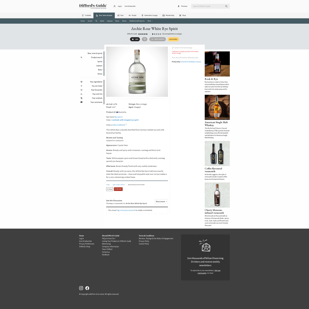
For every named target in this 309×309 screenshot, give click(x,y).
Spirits (100, 62)
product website (118, 125)
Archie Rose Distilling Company (191, 62)
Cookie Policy (144, 244)
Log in (81, 238)
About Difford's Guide (110, 236)
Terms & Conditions (146, 236)
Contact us (106, 252)
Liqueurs (99, 66)
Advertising (106, 244)
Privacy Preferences (86, 244)
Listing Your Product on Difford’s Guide (116, 241)
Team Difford (107, 249)
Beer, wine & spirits (95, 53)
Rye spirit (118, 117)
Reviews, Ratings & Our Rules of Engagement (156, 238)
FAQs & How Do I (108, 238)
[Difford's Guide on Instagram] (82, 288)
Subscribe (118, 189)
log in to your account (126, 210)
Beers (100, 70)
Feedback (105, 255)
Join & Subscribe (85, 241)
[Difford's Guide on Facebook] (88, 288)
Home (108, 184)
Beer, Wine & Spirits (119, 184)
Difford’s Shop (84, 247)
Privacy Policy (144, 241)
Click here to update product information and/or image (185, 52)
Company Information (110, 247)
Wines (100, 74)
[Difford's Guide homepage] (93, 6)
